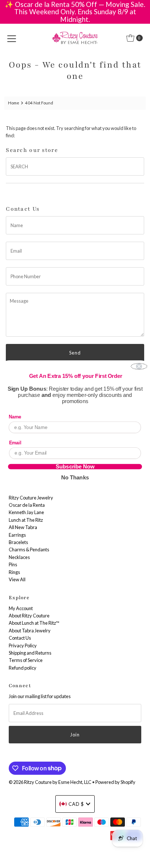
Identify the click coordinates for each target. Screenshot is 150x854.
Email (15, 442)
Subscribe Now (75, 466)
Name (15, 417)
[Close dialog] (139, 366)
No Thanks (75, 477)
